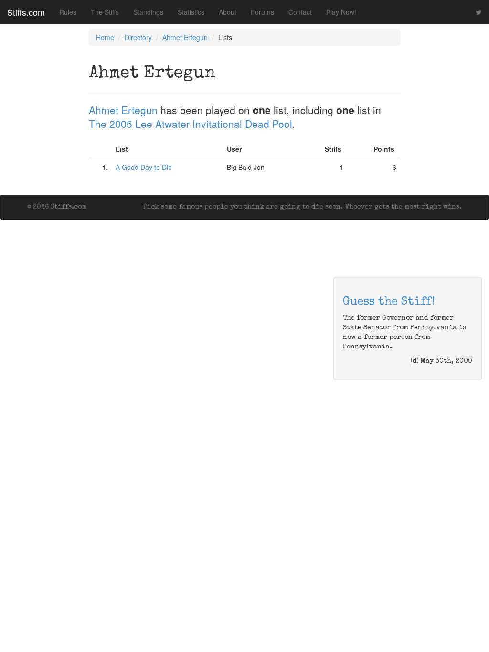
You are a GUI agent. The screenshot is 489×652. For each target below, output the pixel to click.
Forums (262, 12)
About (227, 12)
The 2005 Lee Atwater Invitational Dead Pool (190, 123)
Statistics (191, 12)
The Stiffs (105, 12)
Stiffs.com (26, 12)
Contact (300, 12)
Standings (148, 12)
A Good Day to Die (144, 167)
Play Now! (341, 12)
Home (105, 37)
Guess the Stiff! (389, 302)
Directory (138, 37)
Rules (67, 12)
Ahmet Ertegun (185, 37)
